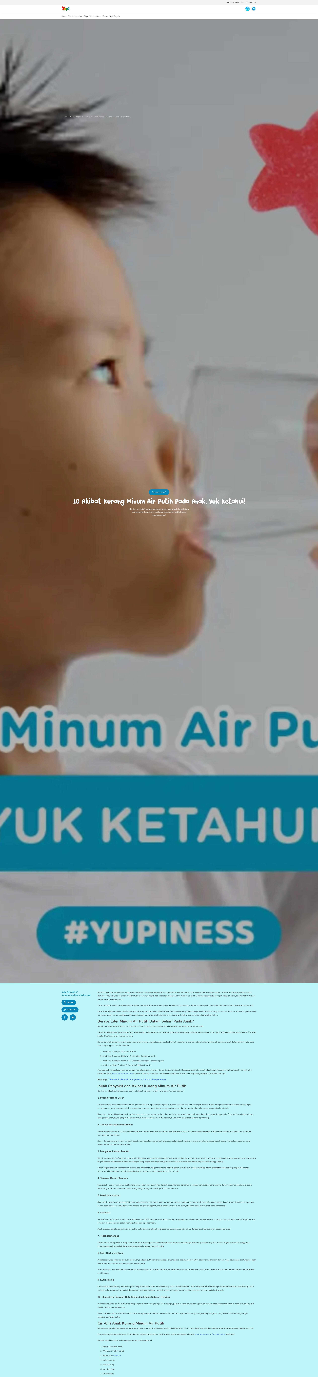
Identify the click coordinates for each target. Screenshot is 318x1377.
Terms (242, 2)
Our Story (230, 2)
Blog (86, 16)
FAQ (237, 2)
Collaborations (95, 16)
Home (66, 117)
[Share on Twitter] (73, 1017)
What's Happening (75, 16)
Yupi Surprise (115, 16)
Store (63, 16)
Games (105, 16)
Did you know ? (159, 492)
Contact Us (251, 2)
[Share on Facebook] (64, 1017)
